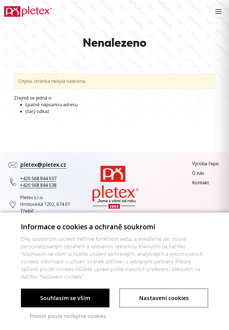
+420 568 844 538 (38, 185)
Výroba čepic (205, 164)
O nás (198, 173)
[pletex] (28, 11)
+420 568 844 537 (38, 178)
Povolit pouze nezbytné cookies (68, 316)
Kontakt (200, 183)
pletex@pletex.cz (43, 164)
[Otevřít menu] (218, 11)
